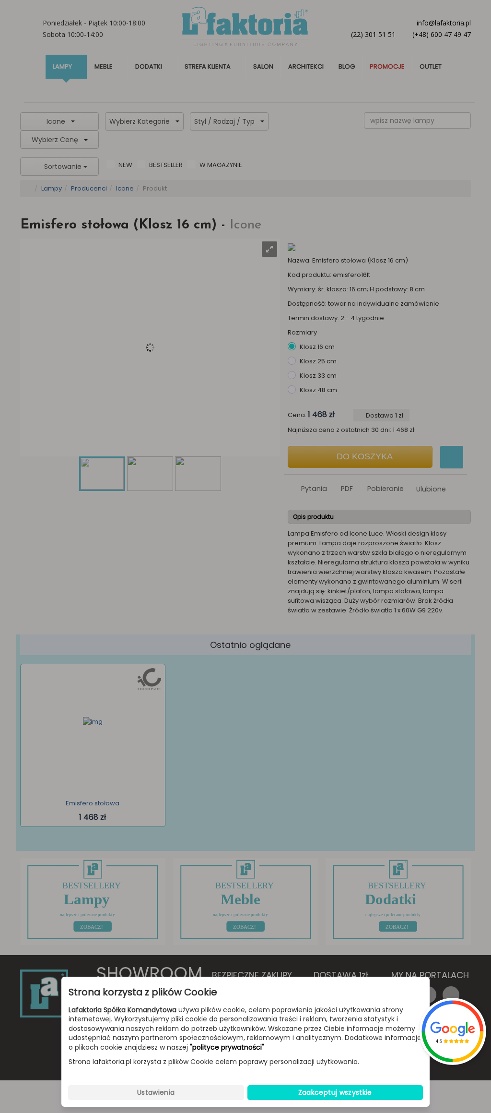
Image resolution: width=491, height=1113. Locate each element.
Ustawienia (156, 1092)
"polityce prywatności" (227, 1047)
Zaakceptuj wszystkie (335, 1092)
